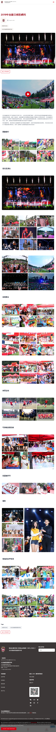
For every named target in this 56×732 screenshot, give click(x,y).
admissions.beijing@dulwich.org (8, 659)
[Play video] (28, 94)
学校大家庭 (31, 676)
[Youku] (37, 700)
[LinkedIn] (30, 705)
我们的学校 (41, 647)
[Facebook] (37, 703)
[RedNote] (34, 700)
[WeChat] (30, 700)
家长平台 (3, 690)
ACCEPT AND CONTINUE (9, 728)
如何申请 (3, 676)
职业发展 (3, 687)
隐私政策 (3, 683)
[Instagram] (34, 703)
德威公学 (31, 682)
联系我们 (3, 680)
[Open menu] (53, 2)
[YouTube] (30, 703)
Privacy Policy (34, 722)
